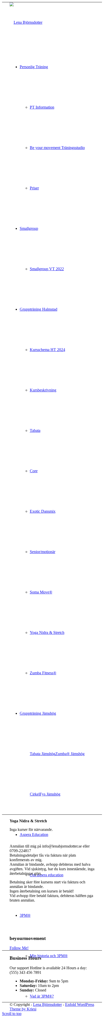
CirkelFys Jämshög (45, 794)
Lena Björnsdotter (47, 1004)
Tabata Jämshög (42, 754)
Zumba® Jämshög (70, 754)
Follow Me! (19, 948)
